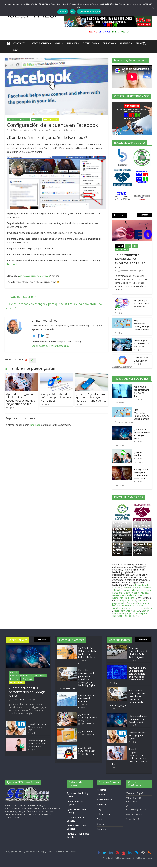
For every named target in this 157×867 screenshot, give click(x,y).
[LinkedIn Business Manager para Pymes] (16, 722)
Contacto (19, 43)
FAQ (99, 809)
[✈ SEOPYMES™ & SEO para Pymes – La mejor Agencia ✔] (8, 43)
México (123, 597)
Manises (147, 587)
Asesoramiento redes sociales (137, 608)
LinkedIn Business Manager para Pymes (37, 726)
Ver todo (144, 214)
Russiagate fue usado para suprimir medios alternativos (142, 474)
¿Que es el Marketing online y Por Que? (87, 717)
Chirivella (117, 590)
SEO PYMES (71, 851)
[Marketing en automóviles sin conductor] (122, 339)
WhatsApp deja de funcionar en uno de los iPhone (37, 743)
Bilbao (115, 597)
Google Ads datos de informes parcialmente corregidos (56, 397)
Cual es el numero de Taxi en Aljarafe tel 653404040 (143, 545)
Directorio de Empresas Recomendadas (27, 675)
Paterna (137, 587)
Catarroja (146, 590)
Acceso (100, 824)
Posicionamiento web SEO (126, 610)
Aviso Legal (108, 858)
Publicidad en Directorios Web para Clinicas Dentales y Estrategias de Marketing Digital (121, 540)
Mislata (145, 585)
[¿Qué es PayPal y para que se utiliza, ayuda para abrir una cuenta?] (91, 375)
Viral (58, 43)
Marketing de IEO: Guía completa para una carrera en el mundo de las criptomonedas (142, 527)
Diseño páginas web (126, 600)
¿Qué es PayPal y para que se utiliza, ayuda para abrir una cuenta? (91, 397)
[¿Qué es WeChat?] (123, 451)
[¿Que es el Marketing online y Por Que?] (67, 713)
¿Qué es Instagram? (21, 296)
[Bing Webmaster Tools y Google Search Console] (122, 319)
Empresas (108, 43)
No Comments (127, 422)
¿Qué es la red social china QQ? (86, 749)
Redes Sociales (40, 43)
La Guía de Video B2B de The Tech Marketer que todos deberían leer (88, 653)
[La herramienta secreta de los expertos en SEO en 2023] (132, 222)
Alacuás (136, 590)
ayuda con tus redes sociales (34, 275)
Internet (72, 43)
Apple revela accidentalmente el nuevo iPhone (141, 391)
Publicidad (129, 615)
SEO (135, 246)
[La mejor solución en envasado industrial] (67, 693)
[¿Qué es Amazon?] (67, 729)
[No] (153, 8)
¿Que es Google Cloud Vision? (142, 359)
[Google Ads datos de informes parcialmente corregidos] (56, 375)
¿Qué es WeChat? (138, 454)
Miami (131, 597)
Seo (15, 49)
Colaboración (103, 814)
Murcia (115, 595)
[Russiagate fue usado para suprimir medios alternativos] (123, 468)
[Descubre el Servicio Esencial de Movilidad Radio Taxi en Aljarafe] (117, 646)
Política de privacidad (124, 858)
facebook (70, 130)
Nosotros (101, 789)
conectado (34, 424)
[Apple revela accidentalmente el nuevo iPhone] (123, 385)
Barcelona (117, 592)
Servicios (101, 794)
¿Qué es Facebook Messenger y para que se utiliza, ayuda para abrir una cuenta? (54, 306)
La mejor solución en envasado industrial (87, 698)
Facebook (24, 119)
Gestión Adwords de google (130, 612)
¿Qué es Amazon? (87, 731)
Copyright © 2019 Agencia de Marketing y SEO (28, 851)
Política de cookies (144, 858)
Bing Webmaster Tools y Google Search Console (141, 325)
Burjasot (116, 587)
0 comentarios (54, 130)
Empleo (100, 819)
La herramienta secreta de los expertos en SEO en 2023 (130, 261)
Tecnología (90, 43)
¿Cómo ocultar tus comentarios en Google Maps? (142, 434)
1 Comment (89, 723)
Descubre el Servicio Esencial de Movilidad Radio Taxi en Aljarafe (138, 653)
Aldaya (126, 590)
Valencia (137, 585)
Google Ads (28, 679)
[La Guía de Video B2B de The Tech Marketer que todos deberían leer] (67, 646)
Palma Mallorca (128, 595)
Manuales (36, 119)
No (72, 11)
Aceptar (63, 11)
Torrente (127, 587)
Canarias (141, 595)
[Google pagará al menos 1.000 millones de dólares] (122, 299)
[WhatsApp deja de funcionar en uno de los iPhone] (16, 739)
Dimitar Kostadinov (21, 130)
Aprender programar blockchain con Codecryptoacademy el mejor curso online (21, 399)
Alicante (136, 592)
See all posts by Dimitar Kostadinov (50, 345)
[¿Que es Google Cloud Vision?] (122, 356)
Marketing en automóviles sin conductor (141, 343)
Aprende (125, 43)
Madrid (127, 592)
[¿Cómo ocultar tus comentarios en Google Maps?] (123, 428)
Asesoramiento (104, 799)
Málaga (144, 592)
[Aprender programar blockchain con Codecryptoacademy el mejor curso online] (21, 375)
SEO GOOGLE (122, 249)
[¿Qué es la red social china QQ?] (67, 746)
